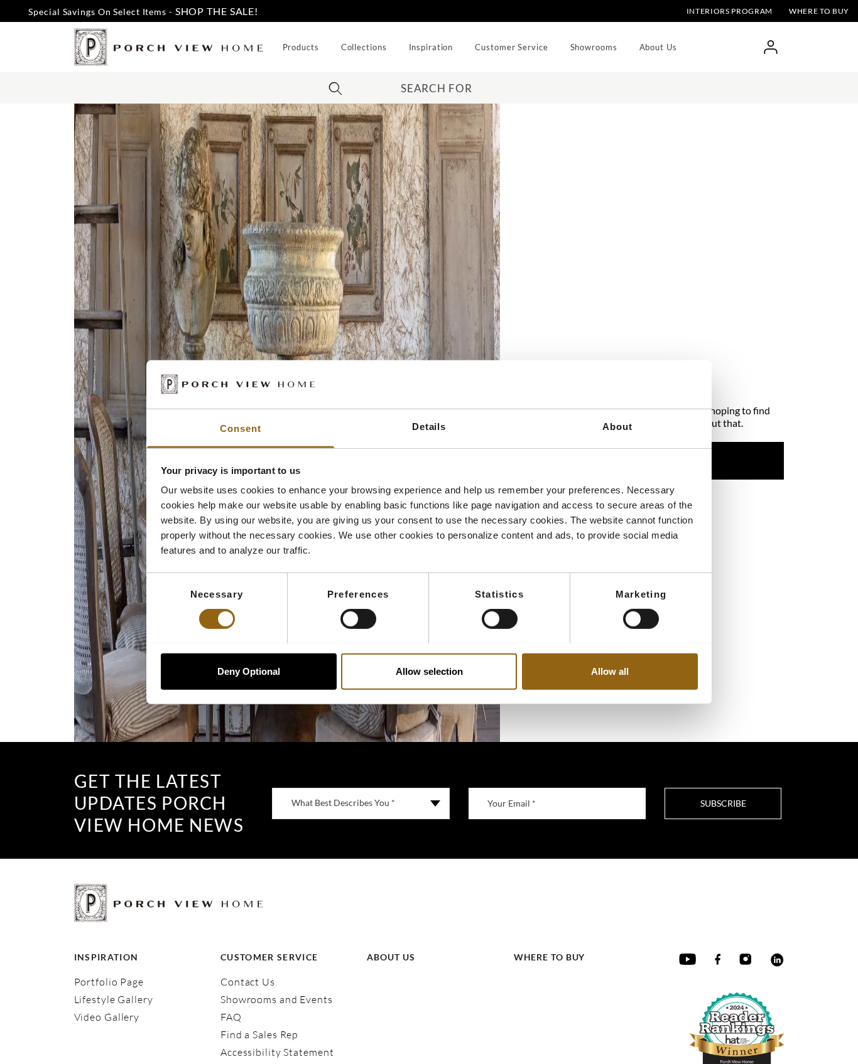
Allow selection (429, 670)
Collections (364, 47)
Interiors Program (730, 11)
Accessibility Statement (277, 1052)
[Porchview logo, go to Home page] (169, 47)
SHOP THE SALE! (216, 11)
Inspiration (431, 47)
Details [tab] (429, 426)
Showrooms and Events (276, 999)
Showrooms (593, 47)
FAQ (231, 1017)
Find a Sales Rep (259, 1034)
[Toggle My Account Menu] (770, 47)
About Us (658, 47)
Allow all (610, 670)
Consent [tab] (240, 427)
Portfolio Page (109, 981)
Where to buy (549, 957)
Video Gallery (107, 1017)
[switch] (358, 619)
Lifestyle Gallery (113, 999)
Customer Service (511, 47)
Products (301, 47)
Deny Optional (248, 670)
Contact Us (247, 981)
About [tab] (617, 426)
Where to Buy (819, 11)
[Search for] (335, 87)
